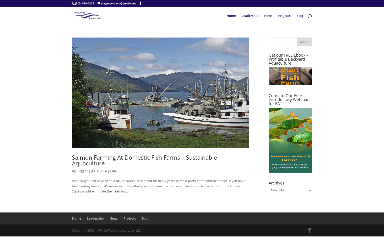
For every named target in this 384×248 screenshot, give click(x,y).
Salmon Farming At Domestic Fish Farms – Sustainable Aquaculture (144, 160)
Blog (299, 16)
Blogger (82, 171)
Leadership (250, 16)
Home (231, 16)
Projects (284, 16)
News (268, 16)
